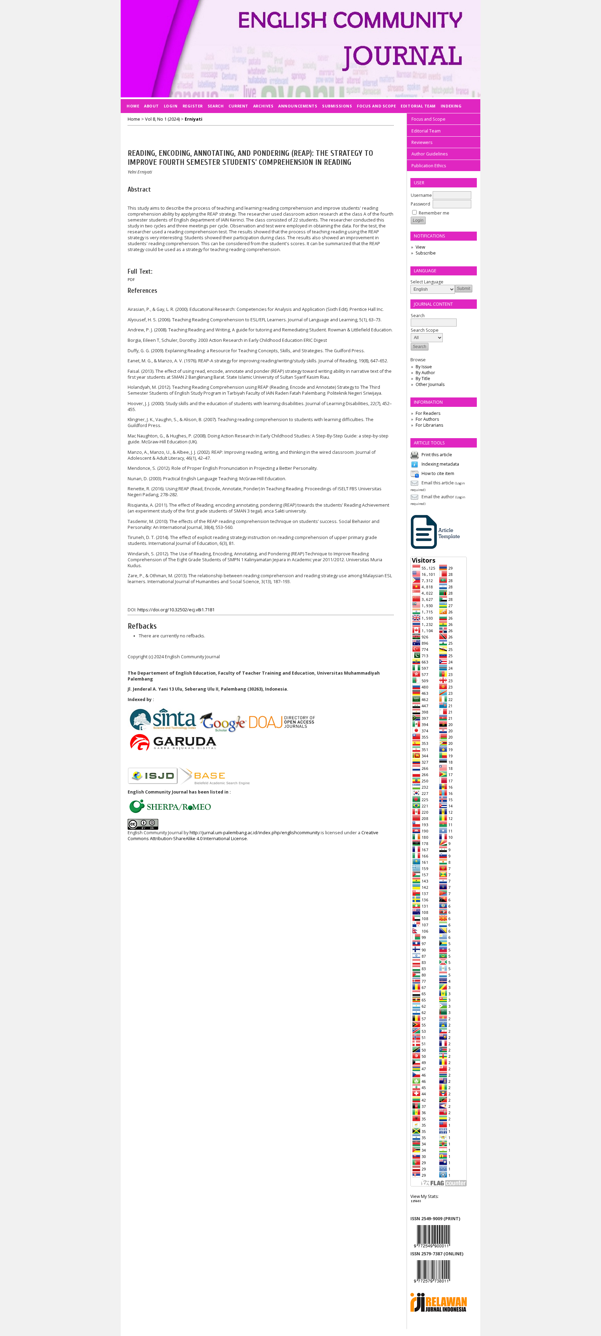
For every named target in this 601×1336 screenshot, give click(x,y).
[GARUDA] (173, 750)
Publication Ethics (428, 166)
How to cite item (438, 473)
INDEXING (451, 105)
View (420, 247)
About (151, 105)
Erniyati (193, 119)
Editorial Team (426, 131)
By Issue (424, 367)
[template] (435, 548)
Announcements (297, 105)
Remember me (434, 213)
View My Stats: (424, 1196)
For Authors (427, 419)
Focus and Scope (428, 119)
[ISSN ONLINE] (432, 1284)
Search (216, 105)
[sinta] (163, 731)
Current (238, 105)
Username (421, 195)
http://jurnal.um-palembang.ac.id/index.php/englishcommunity (255, 833)
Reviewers (421, 142)
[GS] (223, 731)
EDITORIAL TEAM (418, 105)
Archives (263, 105)
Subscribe (426, 253)
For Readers (428, 413)
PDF (131, 279)
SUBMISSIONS (337, 105)
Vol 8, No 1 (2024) (162, 119)
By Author (425, 373)
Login (171, 105)
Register (193, 105)
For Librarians (429, 425)
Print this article (437, 455)
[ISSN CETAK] (432, 1249)
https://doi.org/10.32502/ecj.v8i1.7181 (176, 610)
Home (133, 105)
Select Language (426, 282)
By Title (423, 378)
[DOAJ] (282, 731)
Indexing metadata (440, 464)
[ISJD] (153, 783)
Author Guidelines (429, 154)
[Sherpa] (172, 812)
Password (420, 204)
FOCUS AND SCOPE (376, 105)
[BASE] (214, 783)
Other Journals (430, 384)
